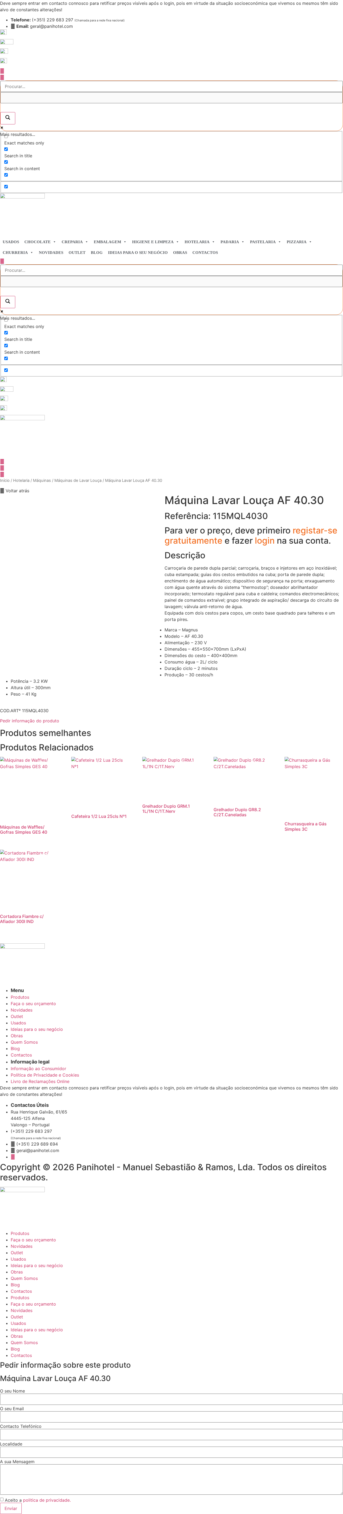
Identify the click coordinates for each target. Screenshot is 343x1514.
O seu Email (12, 1408)
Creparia (72, 242)
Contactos (205, 252)
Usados (11, 242)
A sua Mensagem (17, 1461)
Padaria (230, 242)
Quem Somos (24, 1278)
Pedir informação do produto (29, 720)
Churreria (15, 252)
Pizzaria (297, 242)
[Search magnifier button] (7, 118)
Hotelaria (197, 242)
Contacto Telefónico (21, 1426)
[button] (14, 490)
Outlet (77, 252)
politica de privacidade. (47, 1500)
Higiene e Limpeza (153, 242)
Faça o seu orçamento (33, 1239)
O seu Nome (12, 1391)
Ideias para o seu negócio (138, 252)
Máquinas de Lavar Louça (78, 480)
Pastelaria (263, 242)
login (266, 540)
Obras (180, 252)
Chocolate (37, 242)
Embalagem (107, 242)
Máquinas (42, 480)
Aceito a (38, 1500)
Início (5, 480)
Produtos (20, 1233)
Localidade (11, 1444)
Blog (97, 252)
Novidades (51, 252)
